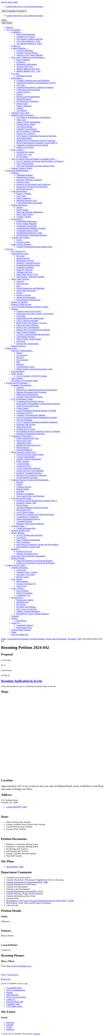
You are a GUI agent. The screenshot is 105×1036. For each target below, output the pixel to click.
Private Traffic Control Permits (28, 339)
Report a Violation (23, 194)
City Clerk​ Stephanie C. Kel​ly (28, 41)
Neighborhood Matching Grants (29, 233)
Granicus (36, 1034)
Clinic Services (17, 588)
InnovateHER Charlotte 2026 (28, 547)
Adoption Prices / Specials (27, 572)
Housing (14, 173)
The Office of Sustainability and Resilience (33, 117)
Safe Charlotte (17, 378)
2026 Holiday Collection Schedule (30, 277)
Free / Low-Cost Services (26, 609)
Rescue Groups (22, 577)
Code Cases (21, 196)
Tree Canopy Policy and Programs (30, 496)
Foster (13, 632)
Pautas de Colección (24, 270)
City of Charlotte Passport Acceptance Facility (30, 307)
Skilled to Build (17, 558)
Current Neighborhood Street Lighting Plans (34, 247)
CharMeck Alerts (13, 1004)
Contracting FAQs (23, 466)
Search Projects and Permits (27, 406)
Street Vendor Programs (26, 332)
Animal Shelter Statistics (21, 630)
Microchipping (22, 581)
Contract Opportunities (25, 457)
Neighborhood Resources (26, 221)
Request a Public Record (21, 304)
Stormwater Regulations (26, 297)
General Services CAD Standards (30, 471)
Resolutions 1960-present (26, 64)
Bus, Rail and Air (18, 251)
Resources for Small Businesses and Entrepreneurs (36, 390)
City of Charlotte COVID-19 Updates (31, 376)
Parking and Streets (19, 205)
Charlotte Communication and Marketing (33, 80)
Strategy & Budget (24, 106)
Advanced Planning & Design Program (32, 507)
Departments (16, 78)
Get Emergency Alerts (25, 367)
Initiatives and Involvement (22, 115)
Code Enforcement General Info (29, 203)
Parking (19, 207)
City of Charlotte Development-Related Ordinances (37, 422)
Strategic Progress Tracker (21, 168)
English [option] (24, 15)
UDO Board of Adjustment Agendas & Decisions (36, 136)
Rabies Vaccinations (24, 593)
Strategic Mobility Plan (20, 531)
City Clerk (20, 85)
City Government (13, 30)
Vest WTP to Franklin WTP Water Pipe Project (35, 514)
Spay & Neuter (22, 591)
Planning (20, 482)
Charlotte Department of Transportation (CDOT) (36, 83)
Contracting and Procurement (28, 90)
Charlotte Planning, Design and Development (29, 480)
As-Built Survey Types (25, 429)
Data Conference (23, 542)
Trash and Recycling (19, 254)
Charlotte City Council (25, 37)
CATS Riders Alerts (14, 1006)
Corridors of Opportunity (21, 436)
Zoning (19, 484)
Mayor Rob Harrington (25, 34)
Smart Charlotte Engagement (28, 540)
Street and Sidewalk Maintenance (29, 212)
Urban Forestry (22, 408)
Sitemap (9, 992)
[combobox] (14, 11)
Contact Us (15, 46)
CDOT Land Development (27, 320)
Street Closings (22, 210)
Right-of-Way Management (27, 344)
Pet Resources (17, 597)
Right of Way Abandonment (27, 327)
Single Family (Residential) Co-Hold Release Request (38, 404)
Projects (19, 293)
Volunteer (15, 616)
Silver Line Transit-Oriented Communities (28, 556)
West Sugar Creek (23, 441)
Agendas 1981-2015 (24, 67)
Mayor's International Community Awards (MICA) (36, 143)
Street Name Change (24, 214)
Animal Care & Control (15, 565)
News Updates (17, 150)
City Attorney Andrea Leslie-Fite (29, 39)
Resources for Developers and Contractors (33, 184)
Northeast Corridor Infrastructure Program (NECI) (36, 501)
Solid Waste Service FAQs (27, 274)
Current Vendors (23, 464)
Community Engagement (26, 226)
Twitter (9, 1027)
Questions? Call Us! (24, 413)
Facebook (10, 1022)
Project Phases (22, 505)
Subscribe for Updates (25, 152)
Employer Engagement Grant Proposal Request (35, 563)
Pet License (21, 604)
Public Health (16, 374)
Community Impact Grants (27, 230)
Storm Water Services (20, 279)
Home (3, 639)
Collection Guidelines (25, 267)
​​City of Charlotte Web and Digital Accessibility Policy (33, 159)
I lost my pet (21, 586)
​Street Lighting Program (21, 244)
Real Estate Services (24, 189)
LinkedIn (10, 1025)
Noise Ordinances (23, 198)
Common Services (23, 487)
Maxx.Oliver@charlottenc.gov (19, 966)
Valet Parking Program (25, 337)
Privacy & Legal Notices (16, 997)
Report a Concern (23, 295)
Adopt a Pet (21, 570)
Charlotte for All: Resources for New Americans (35, 140)
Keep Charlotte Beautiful (26, 224)
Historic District (22, 489)
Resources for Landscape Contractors (31, 475)
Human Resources (23, 99)
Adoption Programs (19, 567)
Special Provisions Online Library (30, 454)
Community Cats (23, 595)
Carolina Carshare (23, 217)
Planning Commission (25, 494)
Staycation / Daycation (25, 574)
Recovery (20, 357)
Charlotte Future (17, 526)
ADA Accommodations (15, 990)
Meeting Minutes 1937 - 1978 (28, 71)
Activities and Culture (20, 237)
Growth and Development (16, 383)
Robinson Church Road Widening (30, 524)
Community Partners (24, 625)
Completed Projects (24, 521)
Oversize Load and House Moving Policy (33, 334)
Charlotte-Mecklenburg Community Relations (34, 87)
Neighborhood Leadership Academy (31, 228)
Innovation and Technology (27, 101)
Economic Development (21, 385)
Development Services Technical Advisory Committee (38, 431)
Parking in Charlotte (19, 302)
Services (9, 249)
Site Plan (15, 867)
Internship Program (24, 76)
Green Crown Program (25, 133)
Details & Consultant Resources (29, 473)
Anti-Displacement (24, 138)
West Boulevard (22, 447)
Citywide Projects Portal (21, 498)
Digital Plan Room (24, 427)
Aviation (19, 108)
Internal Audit (22, 103)
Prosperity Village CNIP (26, 503)
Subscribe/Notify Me (14, 1002)
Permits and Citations (25, 600)
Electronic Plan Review (25, 424)
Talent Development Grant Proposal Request (34, 561)
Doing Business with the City (23, 452)
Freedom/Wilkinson (24, 450)
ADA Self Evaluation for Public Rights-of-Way (35, 166)
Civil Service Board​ (24, 127)
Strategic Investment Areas (27, 554)
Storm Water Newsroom (26, 290)
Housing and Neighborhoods (28, 97)
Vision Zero (21, 120)
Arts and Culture (23, 242)
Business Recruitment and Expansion (31, 392)
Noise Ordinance (23, 60)
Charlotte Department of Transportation (27, 882)
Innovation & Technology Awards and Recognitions (37, 544)
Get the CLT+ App (24, 154)
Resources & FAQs (24, 551)
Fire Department (17, 371)
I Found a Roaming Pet (25, 584)
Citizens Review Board (25, 124)
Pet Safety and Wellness (26, 607)
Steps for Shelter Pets (19, 634)
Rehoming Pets (22, 602)
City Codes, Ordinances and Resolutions (27, 57)
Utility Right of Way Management (30, 318)
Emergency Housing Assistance (29, 180)
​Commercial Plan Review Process (30, 401)
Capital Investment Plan (26, 528)
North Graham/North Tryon (27, 438)
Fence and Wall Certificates (27, 325)
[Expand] (22, 30)
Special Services (23, 258)
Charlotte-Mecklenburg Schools (24, 891)
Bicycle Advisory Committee (28, 131)
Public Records (12, 995)
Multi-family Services (25, 260)
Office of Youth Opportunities (28, 122)
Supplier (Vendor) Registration (28, 459)
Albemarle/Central (23, 443)
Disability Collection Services (28, 263)
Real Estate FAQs (23, 510)
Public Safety (11, 348)
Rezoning (20, 491)
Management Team (24, 627)
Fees (18, 286)
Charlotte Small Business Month (29, 397)
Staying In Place (23, 182)
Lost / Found (16, 579)
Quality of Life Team (24, 147)
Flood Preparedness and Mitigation (30, 288)
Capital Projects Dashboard (27, 517)
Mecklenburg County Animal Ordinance (32, 614)
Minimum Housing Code (26, 200)
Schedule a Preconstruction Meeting (30, 415)
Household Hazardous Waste (28, 265)
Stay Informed (22, 360)
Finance (19, 94)
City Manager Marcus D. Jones (29, 43)
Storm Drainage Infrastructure (28, 300)
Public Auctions (22, 461)
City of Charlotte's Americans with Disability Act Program (39, 161)
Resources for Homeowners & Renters (32, 187)
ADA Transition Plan (25, 163)
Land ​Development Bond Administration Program (36, 417)
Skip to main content (9, 2)
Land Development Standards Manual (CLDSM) (36, 411)
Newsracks (20, 341)
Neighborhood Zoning (25, 177)
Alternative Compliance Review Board (32, 145)
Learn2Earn (21, 537)
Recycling (20, 256)
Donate (14, 618)
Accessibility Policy (14, 988)
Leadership (15, 32)
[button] (52, 839)
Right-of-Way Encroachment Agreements (33, 330)
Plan (18, 362)
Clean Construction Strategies (28, 468)
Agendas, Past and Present (27, 53)
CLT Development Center (21, 399)
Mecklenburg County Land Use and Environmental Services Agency (40, 901)
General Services (23, 92)
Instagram (10, 1029)
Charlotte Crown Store (20, 113)
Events (19, 240)
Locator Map (16, 807)
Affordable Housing (24, 175)
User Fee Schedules (24, 420)
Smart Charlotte (17, 533)
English (24, 6)
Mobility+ (15, 549)
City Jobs (15, 73)
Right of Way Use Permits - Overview (31, 323)
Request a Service (18, 346)
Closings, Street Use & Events (28, 311)
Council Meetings (18, 48)
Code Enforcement (19, 191)
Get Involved (16, 219)
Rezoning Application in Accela (21, 681)
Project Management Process (28, 519)
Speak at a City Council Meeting (29, 55)
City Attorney (21, 110)
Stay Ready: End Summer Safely (24, 380)
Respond (20, 364)
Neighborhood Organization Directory (31, 235)
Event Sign (20, 316)
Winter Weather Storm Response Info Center (34, 369)
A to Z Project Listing (25, 512)
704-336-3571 (13, 975)
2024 (79, 639)
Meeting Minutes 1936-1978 (27, 69)
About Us (20, 281)
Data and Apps (22, 284)
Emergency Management (21, 350)
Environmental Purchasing (27, 477)
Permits (14, 309)
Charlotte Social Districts (26, 129)
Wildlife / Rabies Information (28, 611)
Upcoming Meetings (24, 50)
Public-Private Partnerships (27, 394)
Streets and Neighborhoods (17, 170)
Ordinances (21, 62)
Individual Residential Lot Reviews (30, 434)
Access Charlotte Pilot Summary (29, 535)
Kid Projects (21, 621)
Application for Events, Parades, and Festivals (35, 314)
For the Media (22, 157)
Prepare (19, 353)
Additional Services (24, 272)
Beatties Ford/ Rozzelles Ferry (28, 445)
